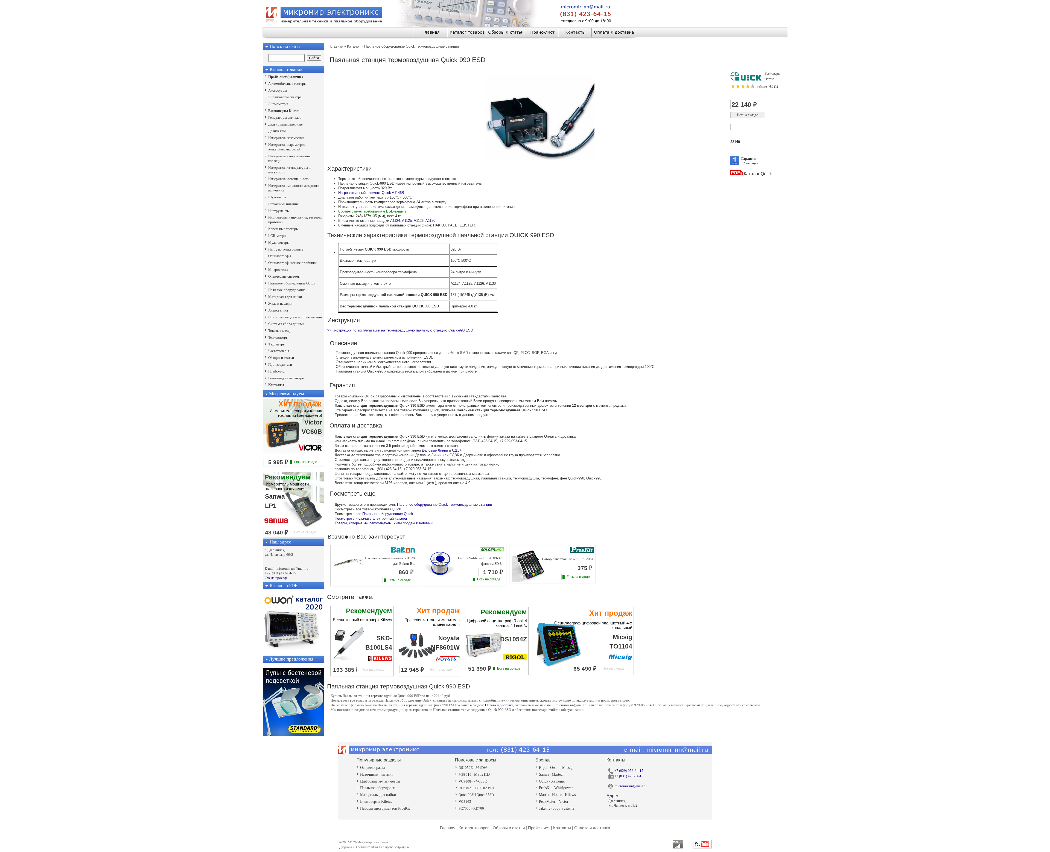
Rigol (543, 768)
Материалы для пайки (378, 795)
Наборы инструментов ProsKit (385, 808)
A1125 (407, 221)
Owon (554, 768)
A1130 (430, 221)
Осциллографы (372, 768)
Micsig (567, 768)
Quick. (397, 509)
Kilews (570, 795)
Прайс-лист (539, 828)
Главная (447, 828)
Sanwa (544, 774)
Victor (563, 801)
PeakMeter (547, 801)
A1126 (419, 221)
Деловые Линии (435, 450)
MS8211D (482, 774)
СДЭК (457, 450)
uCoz (374, 847)
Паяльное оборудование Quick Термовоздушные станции (444, 504)
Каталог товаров (474, 828)
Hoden (557, 795)
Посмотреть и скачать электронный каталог (371, 518)
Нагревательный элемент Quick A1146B (371, 193)
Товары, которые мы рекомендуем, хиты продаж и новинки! (384, 523)
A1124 (395, 221)
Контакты (562, 828)
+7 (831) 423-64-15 (628, 776)
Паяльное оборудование (379, 788)
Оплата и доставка (499, 705)
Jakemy (544, 808)
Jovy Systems (563, 808)
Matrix (544, 795)
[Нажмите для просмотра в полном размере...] (539, 158)
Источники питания (376, 774)
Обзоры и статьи (509, 828)
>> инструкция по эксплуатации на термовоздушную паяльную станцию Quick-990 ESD (400, 330)
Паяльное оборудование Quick (387, 514)
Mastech (558, 774)
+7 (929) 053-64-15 (628, 771)
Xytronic (558, 781)
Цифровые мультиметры (380, 781)
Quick (543, 781)
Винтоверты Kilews (376, 801)
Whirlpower (563, 788)
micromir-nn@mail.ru (631, 786)
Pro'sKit (545, 788)
